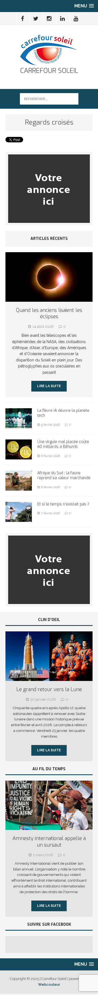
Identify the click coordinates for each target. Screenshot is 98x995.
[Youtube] (76, 18)
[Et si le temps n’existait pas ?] (18, 519)
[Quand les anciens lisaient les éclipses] (49, 298)
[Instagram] (49, 18)
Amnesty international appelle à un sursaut (49, 841)
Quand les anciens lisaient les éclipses (49, 313)
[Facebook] (23, 18)
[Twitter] (36, 18)
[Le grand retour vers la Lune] (49, 678)
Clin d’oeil (49, 619)
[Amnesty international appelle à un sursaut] (49, 827)
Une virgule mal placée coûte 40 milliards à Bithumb (63, 444)
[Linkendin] (63, 18)
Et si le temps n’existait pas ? (63, 504)
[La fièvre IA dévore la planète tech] (18, 425)
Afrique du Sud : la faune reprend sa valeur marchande (63, 475)
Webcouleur (49, 984)
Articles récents (49, 238)
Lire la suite (49, 386)
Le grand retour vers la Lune (49, 689)
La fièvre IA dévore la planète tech (63, 413)
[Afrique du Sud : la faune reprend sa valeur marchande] (18, 487)
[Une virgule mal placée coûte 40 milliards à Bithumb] (18, 456)
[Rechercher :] (49, 98)
